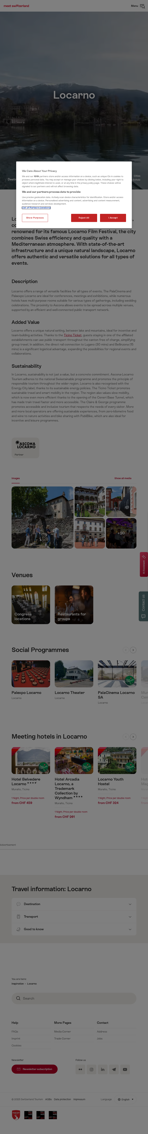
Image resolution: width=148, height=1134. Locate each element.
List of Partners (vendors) (36, 207)
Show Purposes (35, 218)
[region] (74, 194)
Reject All (84, 218)
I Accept (113, 218)
